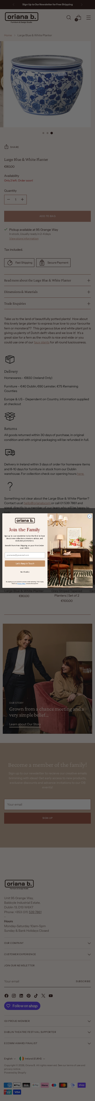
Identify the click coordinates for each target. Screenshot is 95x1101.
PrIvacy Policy (21, 583)
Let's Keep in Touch (25, 563)
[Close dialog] (90, 516)
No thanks (25, 571)
